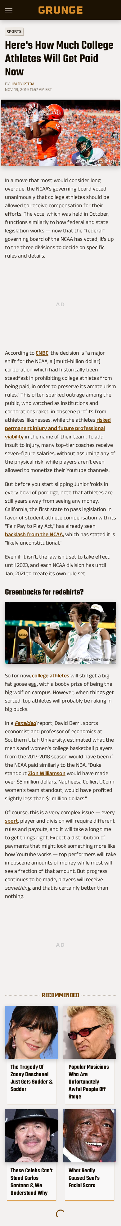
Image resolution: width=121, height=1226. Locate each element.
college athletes (50, 675)
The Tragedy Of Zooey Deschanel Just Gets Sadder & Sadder (31, 1078)
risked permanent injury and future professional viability (58, 428)
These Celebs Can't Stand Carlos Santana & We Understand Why (31, 1182)
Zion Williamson (46, 773)
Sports (14, 31)
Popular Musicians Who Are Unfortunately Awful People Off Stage (89, 1081)
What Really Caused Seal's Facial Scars (84, 1178)
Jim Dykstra (22, 83)
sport (11, 821)
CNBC (42, 353)
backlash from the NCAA (34, 534)
